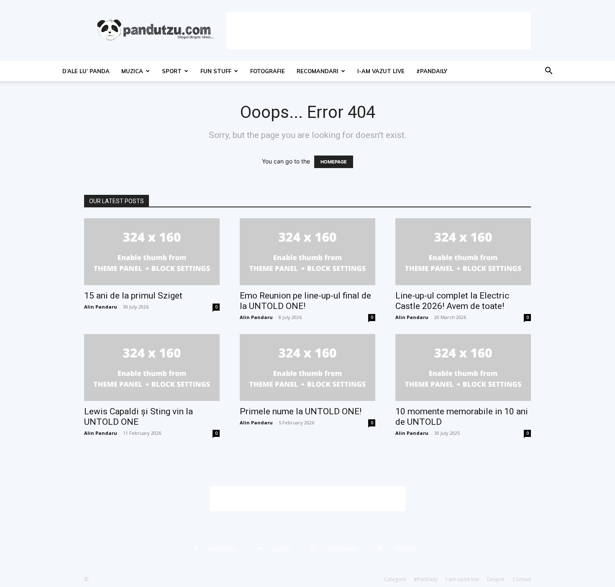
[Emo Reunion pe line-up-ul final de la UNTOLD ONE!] (307, 251)
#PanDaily (431, 71)
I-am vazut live (381, 71)
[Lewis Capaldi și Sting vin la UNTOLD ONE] (152, 367)
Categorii (395, 579)
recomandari (317, 71)
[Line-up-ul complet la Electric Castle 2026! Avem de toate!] (463, 251)
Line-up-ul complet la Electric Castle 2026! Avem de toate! (452, 301)
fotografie (267, 71)
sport (172, 71)
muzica (132, 71)
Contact (521, 579)
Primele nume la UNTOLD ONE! (300, 411)
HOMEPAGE (333, 162)
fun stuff (215, 71)
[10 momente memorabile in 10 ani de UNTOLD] (463, 367)
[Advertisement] (378, 30)
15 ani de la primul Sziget (133, 296)
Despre (496, 579)
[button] (548, 72)
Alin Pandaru (100, 307)
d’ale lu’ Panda (86, 71)
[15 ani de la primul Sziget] (152, 251)
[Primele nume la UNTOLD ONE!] (307, 367)
